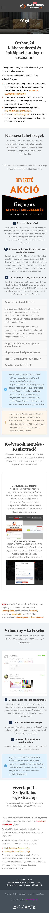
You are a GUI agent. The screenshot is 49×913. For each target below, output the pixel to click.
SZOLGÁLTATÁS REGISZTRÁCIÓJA (17, 111)
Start (20, 26)
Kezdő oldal (21, 880)
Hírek (30, 880)
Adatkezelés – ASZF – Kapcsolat (21, 882)
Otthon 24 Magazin (14, 885)
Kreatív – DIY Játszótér (33, 885)
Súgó (39, 882)
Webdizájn (30, 899)
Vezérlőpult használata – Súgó (17, 851)
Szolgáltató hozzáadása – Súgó (17, 848)
